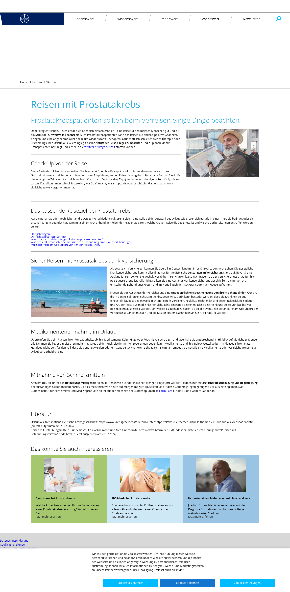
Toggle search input (278, 19)
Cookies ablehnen (187, 583)
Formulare (165, 391)
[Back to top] (277, 584)
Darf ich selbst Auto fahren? (48, 237)
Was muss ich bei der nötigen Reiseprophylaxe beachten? (67, 239)
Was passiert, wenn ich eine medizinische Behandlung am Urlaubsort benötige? (81, 242)
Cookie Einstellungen (13, 544)
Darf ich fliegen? (41, 234)
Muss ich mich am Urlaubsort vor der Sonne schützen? (65, 245)
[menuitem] (85, 19)
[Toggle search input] (278, 19)
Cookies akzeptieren (130, 583)
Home (24, 82)
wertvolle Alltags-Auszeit (99, 147)
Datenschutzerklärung (14, 540)
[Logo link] (24, 18)
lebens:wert (37, 82)
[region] (145, 570)
